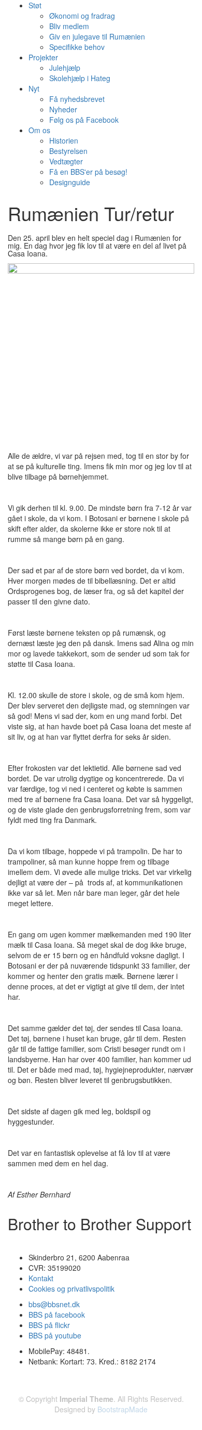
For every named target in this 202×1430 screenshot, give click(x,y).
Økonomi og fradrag (82, 15)
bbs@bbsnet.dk (54, 1304)
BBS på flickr (49, 1325)
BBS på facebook (56, 1314)
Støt (34, 5)
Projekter (43, 57)
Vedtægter (66, 161)
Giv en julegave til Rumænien (97, 36)
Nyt (33, 88)
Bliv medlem (69, 26)
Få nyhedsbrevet (77, 99)
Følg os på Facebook (84, 119)
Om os (39, 130)
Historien (63, 140)
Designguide (69, 182)
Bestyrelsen (68, 151)
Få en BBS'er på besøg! (88, 171)
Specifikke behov (77, 47)
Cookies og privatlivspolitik (71, 1288)
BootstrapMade (122, 1409)
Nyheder (63, 109)
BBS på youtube (54, 1335)
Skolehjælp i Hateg (79, 78)
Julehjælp (64, 67)
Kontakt (40, 1278)
